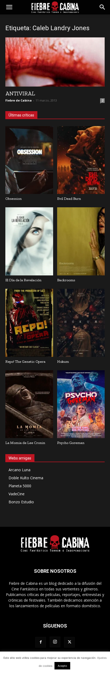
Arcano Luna (19, 469)
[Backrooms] (81, 241)
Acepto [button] (62, 665)
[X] (69, 642)
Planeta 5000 (20, 485)
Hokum (63, 361)
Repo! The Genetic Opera (25, 361)
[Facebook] (40, 642)
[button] (9, 7)
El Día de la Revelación (23, 280)
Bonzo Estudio (21, 501)
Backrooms (66, 280)
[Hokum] (81, 323)
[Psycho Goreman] (81, 404)
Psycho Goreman (70, 443)
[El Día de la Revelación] (29, 241)
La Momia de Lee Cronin (25, 443)
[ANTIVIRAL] (55, 62)
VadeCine (17, 493)
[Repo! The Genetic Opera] (29, 323)
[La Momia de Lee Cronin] (29, 404)
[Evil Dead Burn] (81, 160)
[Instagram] (55, 642)
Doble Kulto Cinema (26, 477)
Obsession (13, 198)
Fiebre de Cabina (18, 100)
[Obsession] (29, 160)
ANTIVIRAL (20, 93)
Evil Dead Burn (69, 198)
